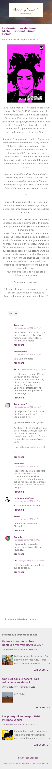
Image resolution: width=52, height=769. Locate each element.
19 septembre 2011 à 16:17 (27, 407)
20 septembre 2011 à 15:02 (31, 560)
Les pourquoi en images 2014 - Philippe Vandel (21, 718)
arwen (17, 516)
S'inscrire (26, 21)
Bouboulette (20, 351)
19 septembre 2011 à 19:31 (27, 519)
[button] (48, 29)
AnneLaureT (20, 404)
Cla (15, 560)
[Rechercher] (48, 5)
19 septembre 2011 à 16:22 (27, 466)
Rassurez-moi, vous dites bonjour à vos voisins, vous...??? (22, 643)
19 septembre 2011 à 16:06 (33, 369)
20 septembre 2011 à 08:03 (27, 540)
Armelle (18, 537)
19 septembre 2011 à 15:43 (27, 328)
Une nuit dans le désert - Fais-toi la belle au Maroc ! (21, 680)
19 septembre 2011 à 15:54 (27, 354)
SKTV (16, 369)
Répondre (19, 345)
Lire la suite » (42, 670)
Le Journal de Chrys (24, 498)
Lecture (13, 313)
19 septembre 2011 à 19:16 (27, 501)
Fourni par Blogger (28, 757)
